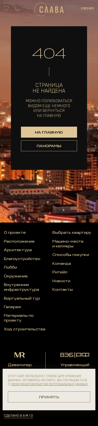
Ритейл (59, 272)
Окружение (16, 276)
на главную (49, 133)
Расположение (19, 242)
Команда (61, 264)
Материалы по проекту (19, 318)
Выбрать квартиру (71, 233)
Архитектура (18, 250)
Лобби (10, 268)
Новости (61, 281)
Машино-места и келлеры (67, 244)
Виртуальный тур (22, 299)
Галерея (12, 307)
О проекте (15, 233)
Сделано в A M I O (18, 415)
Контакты (62, 290)
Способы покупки (70, 255)
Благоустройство (22, 259)
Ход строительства (24, 329)
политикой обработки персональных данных (49, 384)
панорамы (49, 146)
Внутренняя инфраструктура (21, 287)
